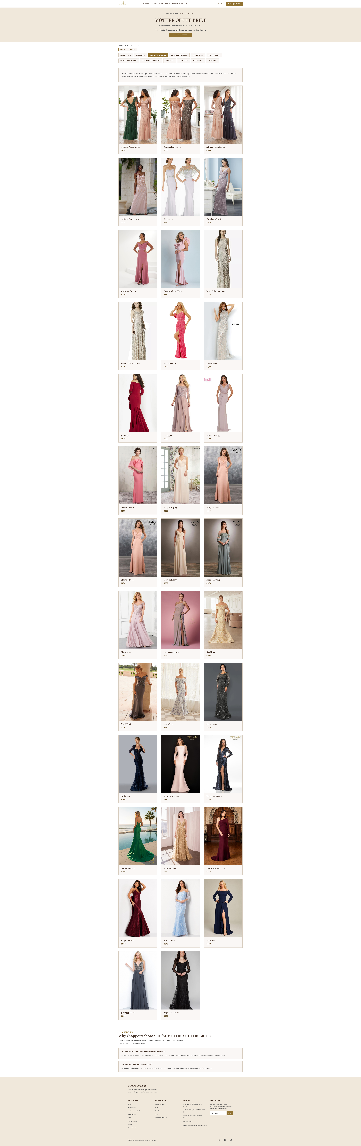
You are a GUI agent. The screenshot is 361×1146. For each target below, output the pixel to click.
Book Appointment (234, 4)
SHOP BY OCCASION (150, 4)
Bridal (129, 1104)
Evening (130, 1124)
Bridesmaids (132, 1107)
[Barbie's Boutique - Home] (123, 3)
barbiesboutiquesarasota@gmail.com (194, 1125)
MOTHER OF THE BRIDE (158, 55)
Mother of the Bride (134, 1111)
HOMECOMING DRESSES (128, 61)
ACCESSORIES (198, 61)
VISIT (187, 4)
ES (210, 4)
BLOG (161, 4)
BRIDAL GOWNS (125, 55)
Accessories (132, 1128)
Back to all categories (127, 49)
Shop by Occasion (172, 13)
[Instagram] (219, 1140)
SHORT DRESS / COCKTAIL (151, 61)
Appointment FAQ (161, 1118)
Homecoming (132, 1121)
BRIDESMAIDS (140, 55)
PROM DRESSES (198, 55)
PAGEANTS (169, 61)
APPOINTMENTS (177, 4)
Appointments (159, 1104)
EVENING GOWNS (215, 55)
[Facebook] (225, 1140)
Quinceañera (132, 1114)
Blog (156, 1107)
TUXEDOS (212, 61)
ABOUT (167, 4)
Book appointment (180, 35)
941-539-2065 (187, 1122)
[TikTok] (231, 1140)
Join (229, 1113)
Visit (156, 1114)
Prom (129, 1118)
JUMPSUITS (184, 61)
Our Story (158, 1111)
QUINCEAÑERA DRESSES (179, 55)
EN (206, 4)
